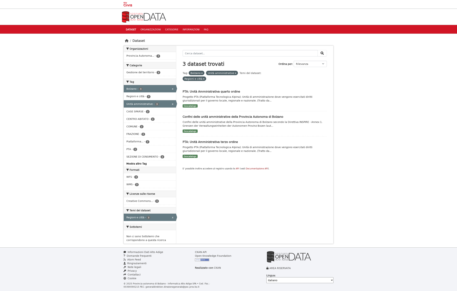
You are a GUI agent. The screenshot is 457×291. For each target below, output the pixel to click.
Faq (206, 29)
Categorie (171, 29)
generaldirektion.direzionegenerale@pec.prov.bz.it (172, 286)
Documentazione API (257, 168)
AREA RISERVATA (280, 268)
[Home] (127, 40)
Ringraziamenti (137, 263)
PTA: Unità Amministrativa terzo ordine (210, 142)
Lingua (270, 275)
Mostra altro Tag (136, 163)
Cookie (131, 278)
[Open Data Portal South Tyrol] (143, 16)
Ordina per (285, 64)
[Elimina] (202, 73)
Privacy (132, 271)
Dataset (131, 29)
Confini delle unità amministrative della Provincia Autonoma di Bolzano (233, 116)
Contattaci (134, 274)
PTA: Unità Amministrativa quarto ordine (211, 91)
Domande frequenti (139, 256)
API (237, 168)
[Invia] (322, 53)
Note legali (134, 267)
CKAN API (201, 252)
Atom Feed (134, 259)
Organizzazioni (150, 29)
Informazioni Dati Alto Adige (145, 252)
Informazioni (191, 29)
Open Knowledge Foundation (213, 256)
